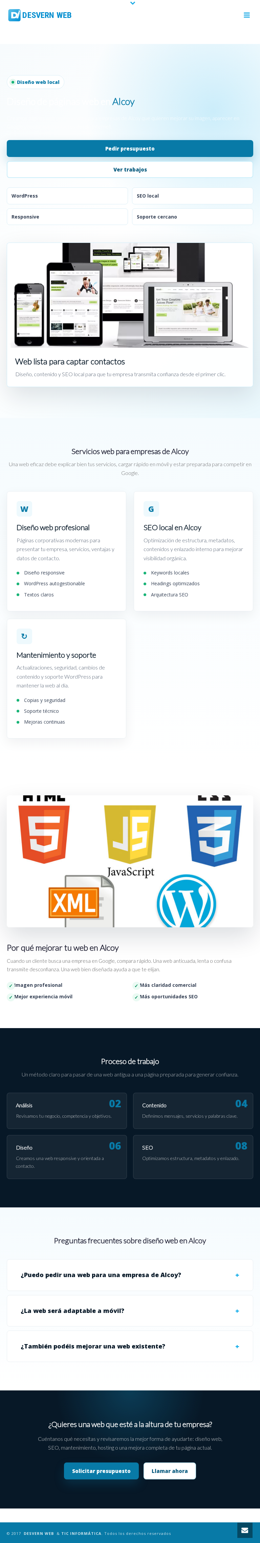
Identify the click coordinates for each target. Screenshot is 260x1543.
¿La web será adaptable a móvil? (72, 1311)
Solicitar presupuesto (101, 1471)
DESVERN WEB (39, 1533)
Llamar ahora (170, 1471)
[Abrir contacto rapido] (245, 1530)
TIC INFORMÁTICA (81, 1533)
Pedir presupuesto (130, 148)
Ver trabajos (130, 169)
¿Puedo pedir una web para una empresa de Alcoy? (101, 1275)
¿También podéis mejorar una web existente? (93, 1346)
